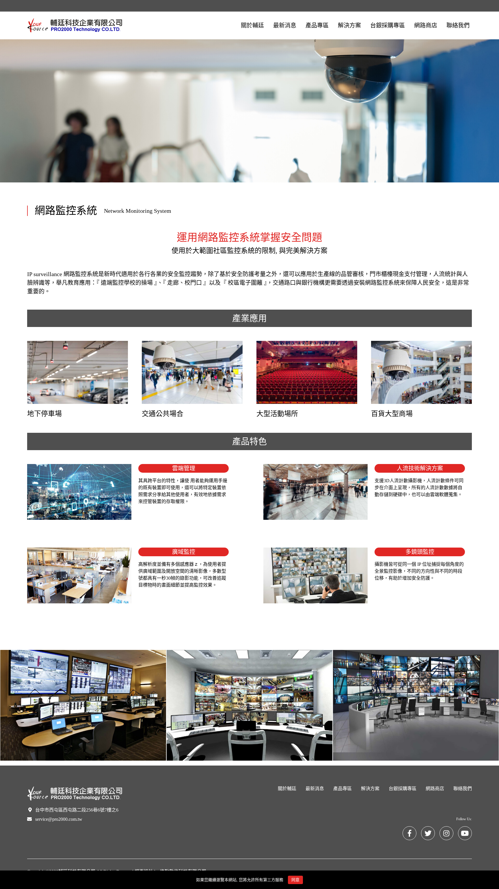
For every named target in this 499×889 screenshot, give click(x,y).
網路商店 (435, 788)
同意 (295, 880)
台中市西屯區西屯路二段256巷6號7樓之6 (76, 809)
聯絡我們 (462, 788)
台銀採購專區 (402, 788)
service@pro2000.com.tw (58, 819)
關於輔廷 (287, 788)
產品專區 (342, 788)
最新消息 (315, 788)
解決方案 (370, 788)
